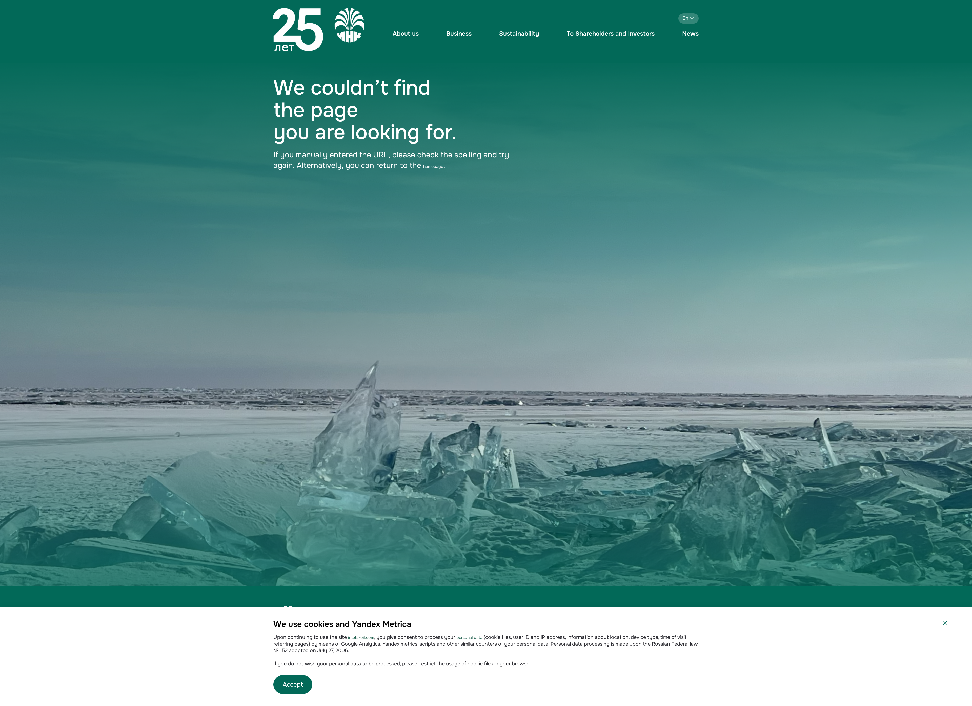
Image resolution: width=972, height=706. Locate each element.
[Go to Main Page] (318, 29)
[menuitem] (406, 38)
